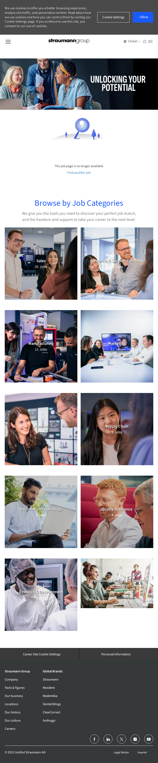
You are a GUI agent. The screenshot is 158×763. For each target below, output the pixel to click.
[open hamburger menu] (8, 41)
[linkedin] (108, 739)
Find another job (79, 172)
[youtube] (148, 739)
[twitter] (121, 739)
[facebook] (94, 739)
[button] (131, 41)
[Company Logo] (68, 41)
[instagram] (135, 739)
